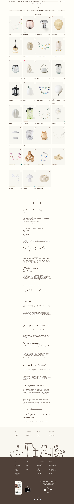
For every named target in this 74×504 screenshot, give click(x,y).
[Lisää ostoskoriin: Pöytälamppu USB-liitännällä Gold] (64, 57)
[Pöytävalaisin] (15, 135)
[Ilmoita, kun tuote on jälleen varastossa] (21, 146)
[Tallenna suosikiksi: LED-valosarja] (63, 127)
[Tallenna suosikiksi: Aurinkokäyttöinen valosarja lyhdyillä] (49, 38)
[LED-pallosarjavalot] (44, 113)
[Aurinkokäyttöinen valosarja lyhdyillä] (44, 46)
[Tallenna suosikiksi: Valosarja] (20, 17)
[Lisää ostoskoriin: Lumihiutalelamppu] (64, 124)
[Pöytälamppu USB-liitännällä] (58, 46)
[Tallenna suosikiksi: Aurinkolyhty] (63, 61)
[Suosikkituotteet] (63, 1)
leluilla (47, 374)
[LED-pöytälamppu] (30, 24)
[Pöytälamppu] (30, 68)
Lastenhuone (25, 369)
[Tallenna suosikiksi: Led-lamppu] (49, 61)
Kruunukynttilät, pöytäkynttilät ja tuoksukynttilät (30, 260)
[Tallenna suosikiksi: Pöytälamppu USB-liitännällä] (63, 38)
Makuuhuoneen (25, 349)
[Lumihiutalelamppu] (58, 113)
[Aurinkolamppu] (15, 68)
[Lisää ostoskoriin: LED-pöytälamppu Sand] (64, 35)
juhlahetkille (39, 308)
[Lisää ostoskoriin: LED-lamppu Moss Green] (35, 101)
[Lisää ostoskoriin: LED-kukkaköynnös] (49, 101)
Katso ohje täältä (46, 408)
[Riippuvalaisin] (15, 46)
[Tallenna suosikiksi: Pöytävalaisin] (20, 127)
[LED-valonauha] (44, 156)
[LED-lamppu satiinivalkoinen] (58, 90)
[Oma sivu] (62, 1)
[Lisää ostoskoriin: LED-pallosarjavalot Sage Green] (49, 124)
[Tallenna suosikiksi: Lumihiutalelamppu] (63, 106)
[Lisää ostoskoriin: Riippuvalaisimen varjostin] (64, 168)
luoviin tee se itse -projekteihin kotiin (36, 409)
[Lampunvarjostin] (30, 46)
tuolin (28, 317)
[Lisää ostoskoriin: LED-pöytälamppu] (35, 35)
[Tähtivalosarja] (15, 178)
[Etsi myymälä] (60, 1)
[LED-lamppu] (30, 90)
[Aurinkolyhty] (58, 68)
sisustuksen (41, 275)
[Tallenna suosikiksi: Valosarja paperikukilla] (20, 149)
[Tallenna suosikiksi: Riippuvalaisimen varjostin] (63, 149)
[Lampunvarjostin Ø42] (44, 178)
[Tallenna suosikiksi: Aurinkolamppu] (20, 61)
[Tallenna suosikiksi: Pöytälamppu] (35, 61)
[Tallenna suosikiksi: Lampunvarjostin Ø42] (49, 171)
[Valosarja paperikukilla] (15, 156)
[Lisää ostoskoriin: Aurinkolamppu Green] (35, 124)
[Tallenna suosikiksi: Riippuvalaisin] (20, 38)
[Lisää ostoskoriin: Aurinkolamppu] (21, 101)
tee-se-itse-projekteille (32, 308)
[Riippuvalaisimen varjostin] (58, 156)
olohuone (48, 255)
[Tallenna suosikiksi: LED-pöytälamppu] (35, 17)
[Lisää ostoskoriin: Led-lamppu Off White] (21, 124)
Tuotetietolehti (53, 103)
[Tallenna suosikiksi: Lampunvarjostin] (35, 38)
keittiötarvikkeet (29, 218)
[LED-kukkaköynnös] (44, 90)
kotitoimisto (36, 257)
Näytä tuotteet (37, 202)
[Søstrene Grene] (12, 1)
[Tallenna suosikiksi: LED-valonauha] (49, 149)
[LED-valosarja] (58, 135)
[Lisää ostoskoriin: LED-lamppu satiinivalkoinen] (64, 101)
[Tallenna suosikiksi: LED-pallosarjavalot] (49, 106)
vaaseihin (41, 336)
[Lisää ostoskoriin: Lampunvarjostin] (35, 57)
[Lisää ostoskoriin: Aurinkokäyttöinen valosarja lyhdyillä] (49, 57)
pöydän (47, 329)
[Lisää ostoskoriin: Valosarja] (21, 35)
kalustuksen (37, 275)
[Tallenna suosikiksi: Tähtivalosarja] (20, 171)
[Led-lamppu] (44, 68)
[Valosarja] (15, 24)
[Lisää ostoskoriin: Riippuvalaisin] (21, 57)
